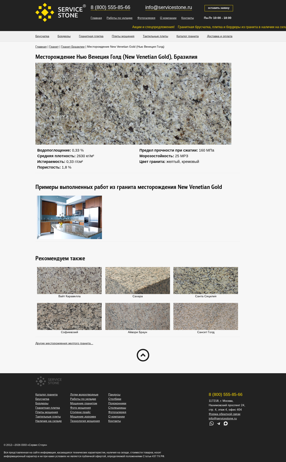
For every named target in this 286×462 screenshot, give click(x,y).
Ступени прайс (80, 412)
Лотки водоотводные (84, 394)
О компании (168, 18)
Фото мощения (80, 407)
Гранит (54, 46)
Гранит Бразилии (73, 46)
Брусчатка (42, 36)
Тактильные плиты (155, 36)
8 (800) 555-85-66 (110, 7)
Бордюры (64, 36)
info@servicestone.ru (168, 7)
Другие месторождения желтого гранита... (64, 343)
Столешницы (117, 407)
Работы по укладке (120, 18)
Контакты (187, 18)
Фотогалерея (146, 18)
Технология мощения (85, 421)
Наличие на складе (48, 421)
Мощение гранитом (83, 403)
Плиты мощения (123, 36)
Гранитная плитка (91, 36)
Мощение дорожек (83, 416)
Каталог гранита (187, 36)
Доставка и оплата (219, 36)
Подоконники (117, 403)
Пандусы (114, 394)
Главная (96, 18)
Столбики (114, 398)
